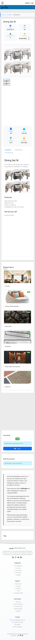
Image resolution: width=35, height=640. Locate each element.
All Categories (18, 566)
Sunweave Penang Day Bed (11, 306)
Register (27, 3)
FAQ (18, 590)
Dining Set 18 (11, 160)
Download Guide (18, 593)
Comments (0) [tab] (9, 152)
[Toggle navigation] (32, 7)
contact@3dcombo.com (18, 620)
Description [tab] (8, 150)
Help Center (18, 584)
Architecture (18, 570)
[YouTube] (18, 557)
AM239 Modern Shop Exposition (12, 366)
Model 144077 (8, 326)
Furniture (18, 568)
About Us (18, 602)
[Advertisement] (17, 106)
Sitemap (18, 611)
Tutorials (18, 586)
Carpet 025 (7, 386)
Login (32, 3)
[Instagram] (15, 557)
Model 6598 (8, 346)
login (9, 443)
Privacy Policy (18, 606)
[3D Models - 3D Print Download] (4, 7)
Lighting (18, 575)
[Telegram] (21, 557)
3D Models (9, 14)
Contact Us (18, 588)
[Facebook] (13, 557)
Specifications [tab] (19, 150)
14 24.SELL (7, 286)
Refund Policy (18, 608)
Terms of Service (18, 604)
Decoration (18, 572)
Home (3, 14)
